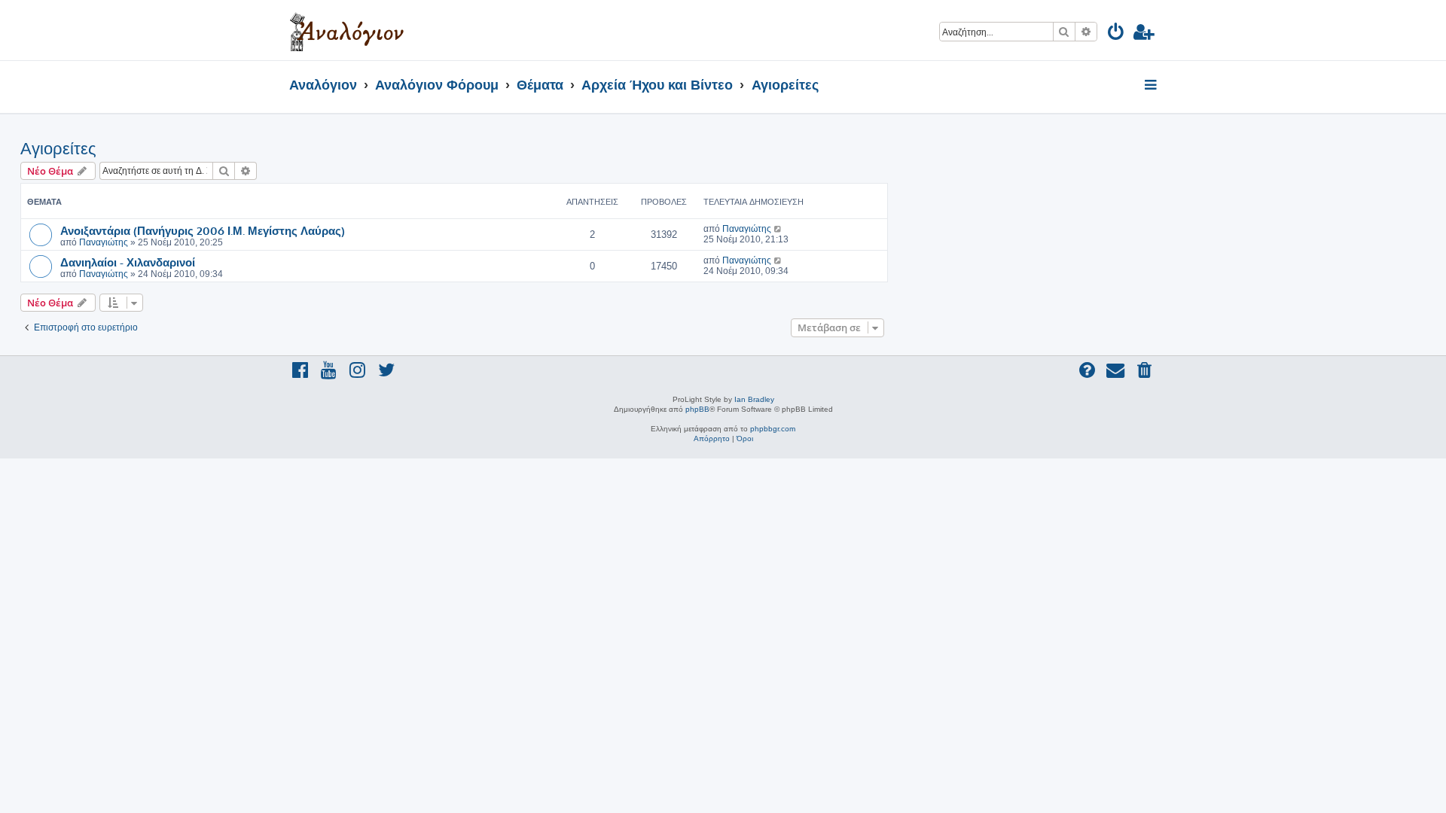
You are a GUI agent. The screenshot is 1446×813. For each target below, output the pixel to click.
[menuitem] (1116, 34)
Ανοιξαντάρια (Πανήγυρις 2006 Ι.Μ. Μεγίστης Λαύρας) (202, 230)
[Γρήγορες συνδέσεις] (1152, 86)
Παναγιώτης (103, 242)
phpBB (697, 409)
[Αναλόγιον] (346, 30)
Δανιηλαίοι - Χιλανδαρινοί (127, 262)
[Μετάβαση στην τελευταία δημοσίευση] (778, 229)
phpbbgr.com (772, 429)
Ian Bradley (754, 399)
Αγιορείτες (58, 148)
